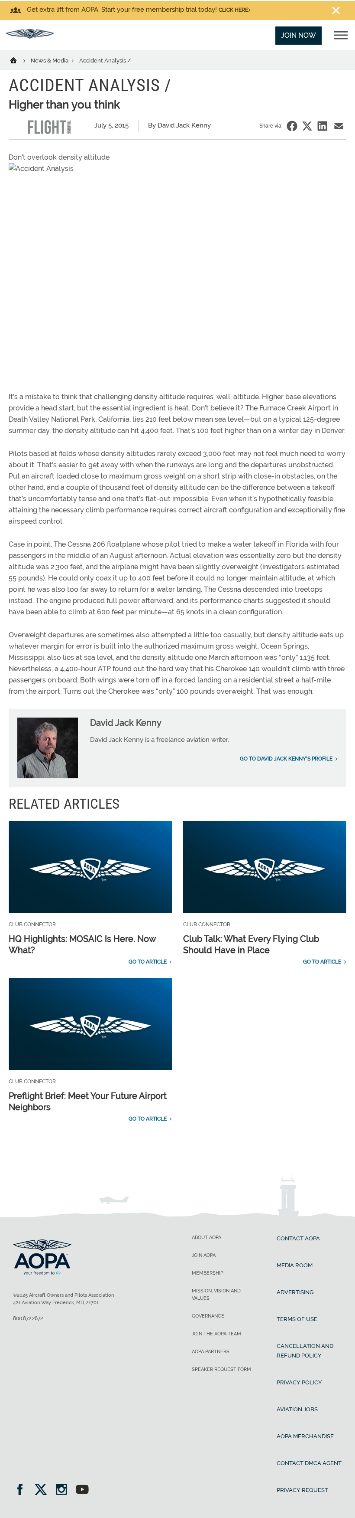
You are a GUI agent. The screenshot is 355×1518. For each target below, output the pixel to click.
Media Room (295, 1265)
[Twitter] (43, 1490)
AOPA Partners (210, 1351)
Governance (208, 1316)
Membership (207, 1273)
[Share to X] (307, 126)
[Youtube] (82, 1490)
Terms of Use (297, 1319)
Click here (233, 10)
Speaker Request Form (221, 1369)
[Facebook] (22, 1490)
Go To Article (148, 962)
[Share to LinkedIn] (322, 126)
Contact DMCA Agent (309, 1463)
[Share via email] (338, 126)
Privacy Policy (299, 1382)
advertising (295, 1292)
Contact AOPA (298, 1238)
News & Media (50, 60)
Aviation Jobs (297, 1409)
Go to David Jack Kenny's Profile (286, 759)
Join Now (298, 35)
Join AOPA (204, 1255)
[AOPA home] (30, 36)
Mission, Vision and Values (216, 1294)
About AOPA (206, 1237)
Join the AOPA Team (216, 1334)
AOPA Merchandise (305, 1436)
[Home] (19, 60)
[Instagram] (64, 1490)
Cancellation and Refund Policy (305, 1351)
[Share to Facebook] (292, 126)
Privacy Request (302, 1490)
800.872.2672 (28, 1318)
